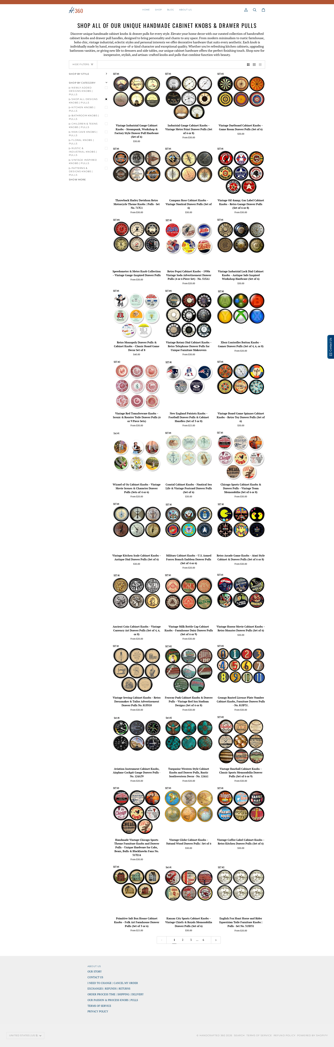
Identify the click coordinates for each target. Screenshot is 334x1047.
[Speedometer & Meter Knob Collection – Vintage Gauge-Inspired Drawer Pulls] (136, 242)
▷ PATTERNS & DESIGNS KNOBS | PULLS (81, 171)
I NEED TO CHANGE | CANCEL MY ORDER (113, 983)
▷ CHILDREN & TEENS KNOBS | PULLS (83, 125)
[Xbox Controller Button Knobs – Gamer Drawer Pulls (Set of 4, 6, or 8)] (241, 313)
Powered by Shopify (312, 1035)
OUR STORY (95, 971)
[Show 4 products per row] (261, 65)
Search (239, 1035)
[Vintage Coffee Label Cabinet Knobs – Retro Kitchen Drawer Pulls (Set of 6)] (241, 811)
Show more (77, 179)
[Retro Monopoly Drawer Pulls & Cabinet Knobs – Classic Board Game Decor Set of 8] (136, 313)
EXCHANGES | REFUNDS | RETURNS (109, 988)
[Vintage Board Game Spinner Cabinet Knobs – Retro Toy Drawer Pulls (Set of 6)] (241, 384)
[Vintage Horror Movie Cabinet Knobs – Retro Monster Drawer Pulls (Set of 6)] (241, 597)
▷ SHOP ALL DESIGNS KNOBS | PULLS (83, 101)
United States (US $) (23, 1035)
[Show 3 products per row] (254, 65)
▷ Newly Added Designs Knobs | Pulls (81, 91)
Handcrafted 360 (212, 1035)
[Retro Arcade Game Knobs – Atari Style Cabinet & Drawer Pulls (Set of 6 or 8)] (241, 526)
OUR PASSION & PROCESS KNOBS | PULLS (113, 1000)
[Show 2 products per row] (248, 65)
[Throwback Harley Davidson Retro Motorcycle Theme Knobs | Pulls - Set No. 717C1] (136, 171)
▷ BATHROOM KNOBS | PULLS (84, 117)
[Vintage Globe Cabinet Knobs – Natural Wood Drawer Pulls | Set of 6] (188, 811)
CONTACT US (95, 977)
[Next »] (216, 940)
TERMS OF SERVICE (99, 1005)
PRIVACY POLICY (98, 1011)
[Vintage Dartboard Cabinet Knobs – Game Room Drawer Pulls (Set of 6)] (241, 96)
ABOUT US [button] (94, 966)
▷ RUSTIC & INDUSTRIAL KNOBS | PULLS (83, 151)
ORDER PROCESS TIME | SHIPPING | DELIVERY (116, 994)
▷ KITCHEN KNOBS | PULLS (82, 109)
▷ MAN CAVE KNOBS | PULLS (83, 133)
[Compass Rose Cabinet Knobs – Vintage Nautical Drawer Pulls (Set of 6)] (188, 171)
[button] (158, 10)
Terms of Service (259, 1035)
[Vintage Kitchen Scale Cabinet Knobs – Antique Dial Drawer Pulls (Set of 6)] (136, 526)
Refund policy (284, 1035)
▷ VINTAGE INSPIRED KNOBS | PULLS (83, 161)
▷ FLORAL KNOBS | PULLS (81, 142)
